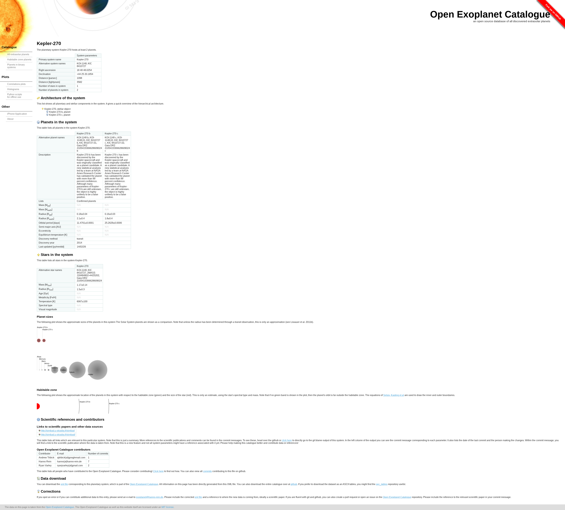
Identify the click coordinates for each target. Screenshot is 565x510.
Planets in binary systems (16, 66)
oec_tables (381, 484)
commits (207, 471)
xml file (64, 484)
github (294, 484)
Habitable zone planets (19, 59)
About (10, 119)
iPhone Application (17, 114)
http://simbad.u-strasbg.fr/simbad (58, 430)
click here (287, 440)
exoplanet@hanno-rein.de (149, 497)
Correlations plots (16, 84)
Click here (158, 471)
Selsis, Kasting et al (393, 395)
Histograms (13, 89)
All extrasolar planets (18, 54)
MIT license (168, 507)
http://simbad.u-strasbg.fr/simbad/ (58, 434)
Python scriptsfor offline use (14, 95)
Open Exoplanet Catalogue (490, 14)
